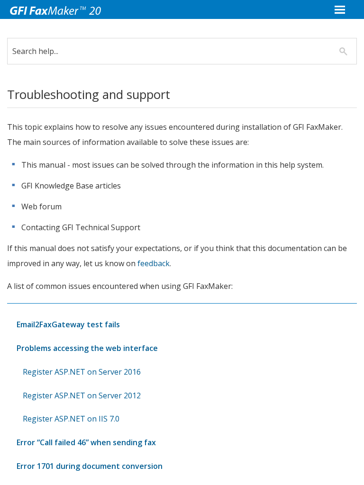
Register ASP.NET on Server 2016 (82, 372)
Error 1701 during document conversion (90, 466)
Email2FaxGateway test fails (68, 324)
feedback (153, 263)
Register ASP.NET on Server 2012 (82, 395)
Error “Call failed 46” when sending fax (86, 442)
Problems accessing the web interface (87, 348)
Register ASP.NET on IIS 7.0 (71, 418)
